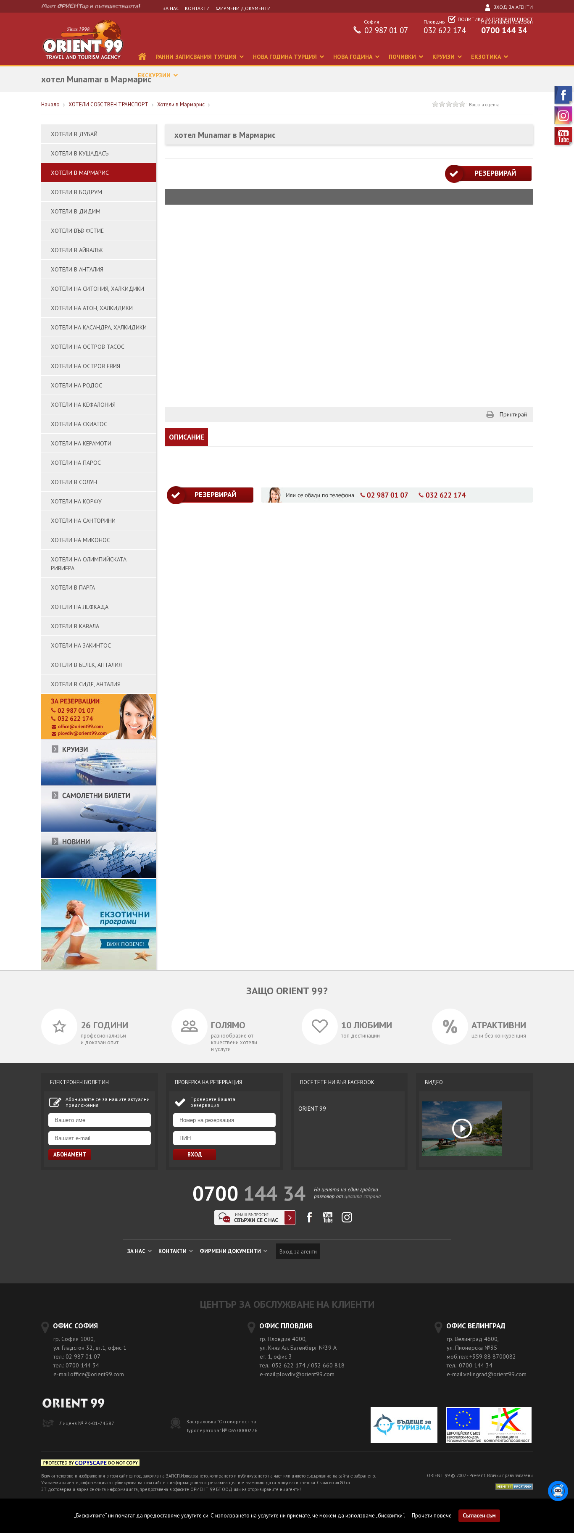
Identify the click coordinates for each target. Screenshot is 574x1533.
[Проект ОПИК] (489, 1426)
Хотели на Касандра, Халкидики (99, 327)
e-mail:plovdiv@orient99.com (297, 1374)
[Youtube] (564, 145)
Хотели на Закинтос (81, 645)
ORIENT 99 (312, 1108)
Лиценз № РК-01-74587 (86, 1423)
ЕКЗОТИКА (487, 57)
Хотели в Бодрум (76, 192)
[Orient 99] (82, 63)
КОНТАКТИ (197, 8)
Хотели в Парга (73, 587)
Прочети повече (432, 1515)
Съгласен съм (479, 1515)
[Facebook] (564, 104)
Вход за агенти (512, 7)
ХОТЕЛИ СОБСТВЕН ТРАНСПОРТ (108, 104)
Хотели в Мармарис (181, 104)
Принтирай (513, 414)
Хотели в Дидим (75, 211)
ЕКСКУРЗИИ (155, 75)
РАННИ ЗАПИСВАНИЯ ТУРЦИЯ (196, 57)
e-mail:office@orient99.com (88, 1374)
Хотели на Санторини (83, 520)
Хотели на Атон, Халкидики (92, 308)
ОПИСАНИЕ (186, 437)
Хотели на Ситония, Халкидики (97, 288)
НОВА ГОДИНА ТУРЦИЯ (286, 57)
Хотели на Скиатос (79, 424)
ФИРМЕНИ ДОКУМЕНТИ (243, 8)
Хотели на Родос (76, 385)
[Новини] (98, 876)
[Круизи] (98, 784)
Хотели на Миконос (80, 540)
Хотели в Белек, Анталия (86, 665)
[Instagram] (564, 125)
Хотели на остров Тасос (87, 346)
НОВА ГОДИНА (353, 57)
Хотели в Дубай (74, 134)
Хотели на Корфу (76, 501)
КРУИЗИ (444, 57)
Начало (50, 104)
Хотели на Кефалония (83, 404)
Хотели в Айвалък (77, 250)
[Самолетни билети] (98, 830)
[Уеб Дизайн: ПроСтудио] (514, 1486)
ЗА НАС (171, 8)
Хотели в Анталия (77, 269)
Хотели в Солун (74, 482)
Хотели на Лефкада (79, 607)
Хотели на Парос (76, 462)
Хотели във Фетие (77, 230)
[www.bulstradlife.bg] (90, 1464)
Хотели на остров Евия (85, 366)
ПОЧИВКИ (403, 57)
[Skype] (254, 1223)
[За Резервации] (98, 738)
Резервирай (488, 173)
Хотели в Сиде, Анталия (86, 684)
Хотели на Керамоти (81, 443)
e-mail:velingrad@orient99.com (487, 1374)
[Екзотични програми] (98, 968)
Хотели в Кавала (75, 626)
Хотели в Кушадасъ (79, 153)
